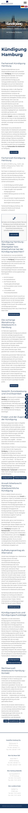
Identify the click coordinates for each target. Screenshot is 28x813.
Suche (12, 810)
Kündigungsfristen (7, 477)
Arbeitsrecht (9, 28)
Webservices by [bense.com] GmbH (12, 806)
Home (3, 28)
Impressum (17, 810)
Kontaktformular (14, 721)
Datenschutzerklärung (13, 811)
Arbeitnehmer (18, 28)
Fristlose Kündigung (20, 477)
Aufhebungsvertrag (14, 607)
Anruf (22, 721)
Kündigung (19, 32)
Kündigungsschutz (14, 659)
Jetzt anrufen (14, 234)
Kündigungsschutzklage (14, 662)
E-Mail (6, 721)
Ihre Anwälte (14, 152)
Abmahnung (14, 385)
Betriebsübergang (14, 314)
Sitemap (6, 810)
